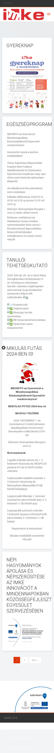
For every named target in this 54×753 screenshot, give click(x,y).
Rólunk (26, 748)
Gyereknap (19, 45)
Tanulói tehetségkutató (27, 262)
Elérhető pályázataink (20, 738)
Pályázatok (14, 748)
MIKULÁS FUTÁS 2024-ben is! (24, 351)
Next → (35, 660)
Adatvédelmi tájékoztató (21, 728)
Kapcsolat (38, 738)
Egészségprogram (29, 124)
